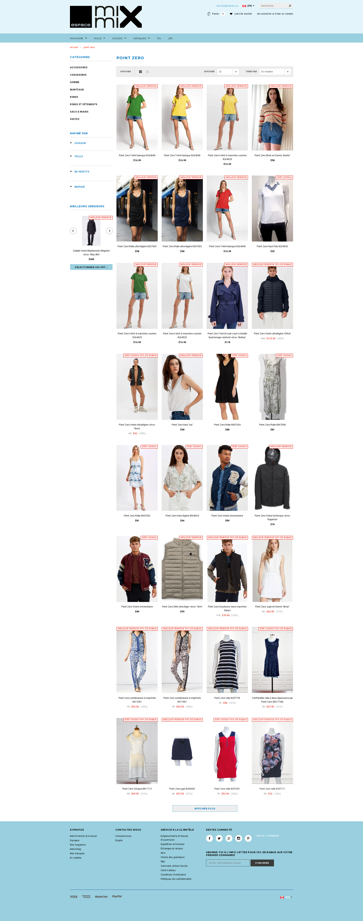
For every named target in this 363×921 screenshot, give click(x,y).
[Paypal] (117, 896)
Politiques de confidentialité (176, 879)
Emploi (119, 840)
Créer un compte (284, 13)
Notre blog (75, 849)
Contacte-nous (123, 836)
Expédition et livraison (173, 844)
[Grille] (140, 71)
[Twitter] (219, 838)
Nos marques (77, 853)
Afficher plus (204, 808)
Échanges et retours (172, 848)
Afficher (125, 71)
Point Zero (89, 47)
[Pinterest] (248, 838)
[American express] (86, 896)
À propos (74, 840)
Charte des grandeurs (173, 857)
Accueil (74, 47)
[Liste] (147, 71)
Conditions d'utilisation (173, 874)
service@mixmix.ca (227, 6)
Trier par (251, 71)
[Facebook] (209, 838)
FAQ (163, 861)
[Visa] (74, 896)
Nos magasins (78, 844)
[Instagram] (238, 838)
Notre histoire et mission (83, 836)
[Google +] (229, 838)
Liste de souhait (243, 13)
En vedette (75, 858)
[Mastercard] (101, 896)
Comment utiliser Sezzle (174, 866)
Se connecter (264, 13)
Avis (163, 853)
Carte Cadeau (168, 870)
